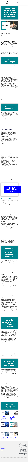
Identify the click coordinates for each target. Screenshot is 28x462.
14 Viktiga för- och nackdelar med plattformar (13, 417)
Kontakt (2, 450)
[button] (17, 2)
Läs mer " (2, 420)
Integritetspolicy (3, 448)
